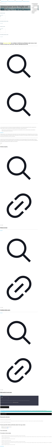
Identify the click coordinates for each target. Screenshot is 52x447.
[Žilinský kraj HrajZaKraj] (14, 1)
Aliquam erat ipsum (3, 227)
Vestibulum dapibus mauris (5, 310)
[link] (19, 66)
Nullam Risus (1, 132)
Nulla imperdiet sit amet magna (6, 392)
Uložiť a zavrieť (2, 446)
